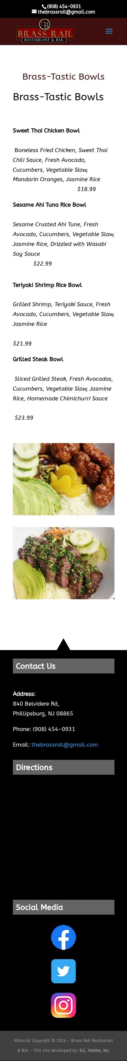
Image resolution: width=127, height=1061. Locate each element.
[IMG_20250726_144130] (63, 597)
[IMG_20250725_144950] (63, 513)
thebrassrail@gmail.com (64, 744)
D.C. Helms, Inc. (95, 1050)
